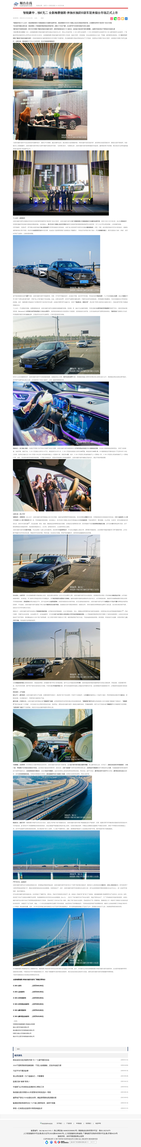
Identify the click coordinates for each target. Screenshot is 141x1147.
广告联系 (69, 1123)
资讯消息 (52, 5)
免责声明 (98, 1123)
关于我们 (59, 1123)
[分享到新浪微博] (119, 18)
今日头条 (61, 5)
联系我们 (88, 1123)
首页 (45, 5)
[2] (123, 610)
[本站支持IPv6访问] (46, 1123)
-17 (46, 1130)
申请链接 (79, 1123)
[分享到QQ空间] (122, 18)
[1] (29, 523)
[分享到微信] (115, 18)
